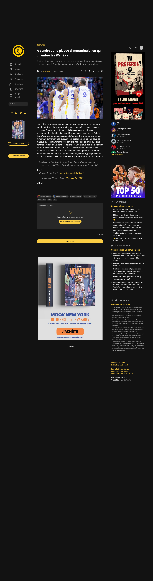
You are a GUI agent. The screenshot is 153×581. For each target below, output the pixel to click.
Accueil (18, 64)
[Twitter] (16, 113)
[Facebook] (81, 71)
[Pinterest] (89, 71)
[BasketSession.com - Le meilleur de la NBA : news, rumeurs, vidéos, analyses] (18, 51)
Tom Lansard (46, 71)
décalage (41, 45)
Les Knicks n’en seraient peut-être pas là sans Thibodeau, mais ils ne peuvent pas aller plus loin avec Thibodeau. (128, 271)
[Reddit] (93, 71)
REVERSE (19, 89)
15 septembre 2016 (74, 178)
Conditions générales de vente (122, 374)
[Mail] (97, 71)
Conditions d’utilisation (119, 371)
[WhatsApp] (85, 71)
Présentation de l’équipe (120, 369)
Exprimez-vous (70, 241)
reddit (49, 199)
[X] (101, 71)
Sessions (19, 84)
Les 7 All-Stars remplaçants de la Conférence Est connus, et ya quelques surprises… (127, 233)
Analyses (19, 74)
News (17, 69)
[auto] (130, 48)
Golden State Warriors (90, 196)
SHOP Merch (18, 95)
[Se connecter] (141, 48)
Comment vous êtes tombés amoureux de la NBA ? (128, 264)
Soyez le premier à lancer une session (70, 221)
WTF (55, 199)
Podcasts (19, 79)
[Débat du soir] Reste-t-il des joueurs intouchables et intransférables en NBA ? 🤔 (128, 217)
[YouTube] (24, 113)
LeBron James (42, 199)
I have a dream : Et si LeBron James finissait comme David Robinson (126, 211)
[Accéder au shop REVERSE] (135, 48)
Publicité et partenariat (119, 365)
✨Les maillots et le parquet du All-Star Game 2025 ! (127, 240)
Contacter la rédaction (119, 363)
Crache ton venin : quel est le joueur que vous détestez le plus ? (127, 278)
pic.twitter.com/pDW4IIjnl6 (72, 173)
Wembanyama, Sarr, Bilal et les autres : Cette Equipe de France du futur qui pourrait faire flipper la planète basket (127, 225)
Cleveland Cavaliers (75, 196)
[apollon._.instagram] (20, 113)
